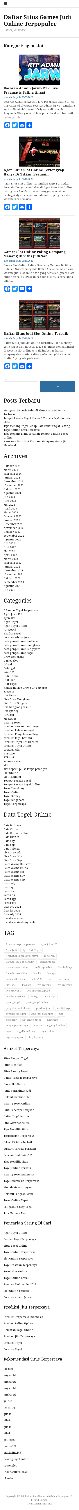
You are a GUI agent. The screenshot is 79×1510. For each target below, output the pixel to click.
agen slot (9, 618)
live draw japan (14, 918)
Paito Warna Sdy (14, 875)
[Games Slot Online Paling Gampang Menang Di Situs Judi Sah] (39, 247)
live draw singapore (38, 990)
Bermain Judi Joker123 (18, 1155)
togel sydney (36, 1037)
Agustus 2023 (12, 493)
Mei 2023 (9, 504)
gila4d (8, 1413)
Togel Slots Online (15, 1271)
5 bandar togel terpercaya (20, 944)
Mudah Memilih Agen (18, 1187)
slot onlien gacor (31, 1019)
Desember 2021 (13, 570)
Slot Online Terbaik (16, 1290)
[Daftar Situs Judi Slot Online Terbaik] (39, 329)
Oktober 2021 (12, 578)
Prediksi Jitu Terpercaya (19, 1336)
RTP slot (9, 757)
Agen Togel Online (16, 625)
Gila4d (8, 664)
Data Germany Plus (16, 833)
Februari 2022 (12, 562)
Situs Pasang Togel (16, 1071)
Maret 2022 (11, 558)
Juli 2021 (9, 589)
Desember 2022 (13, 524)
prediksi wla (12, 749)
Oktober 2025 (12, 466)
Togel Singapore (14, 800)
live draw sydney (15, 996)
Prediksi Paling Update (18, 1323)
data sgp (51, 973)
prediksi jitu (43, 1008)
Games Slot (11, 660)
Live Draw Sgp (13, 860)
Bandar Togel (12, 633)
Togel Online (12, 792)
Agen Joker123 (13, 614)
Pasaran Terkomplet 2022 (20, 1284)
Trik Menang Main (16, 1213)
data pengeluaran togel (19, 652)
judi (50, 979)
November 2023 (14, 485)
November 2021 (14, 574)
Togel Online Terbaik (17, 1168)
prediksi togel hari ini (18, 738)
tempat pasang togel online (49, 1025)
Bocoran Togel (13, 1349)
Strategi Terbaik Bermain (20, 1148)
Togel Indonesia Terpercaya (22, 1181)
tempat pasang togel (17, 1025)
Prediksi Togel (13, 1342)
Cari (6, 379)
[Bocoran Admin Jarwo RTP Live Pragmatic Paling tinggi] (39, 84)
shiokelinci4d (12, 1452)
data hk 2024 (12, 910)
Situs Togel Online (15, 1245)
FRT (50, 1503)
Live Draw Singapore (17, 703)
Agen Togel (11, 621)
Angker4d (10, 629)
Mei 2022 (9, 551)
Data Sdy (9, 840)
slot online (52, 1019)
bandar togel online (17, 967)
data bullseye (65, 967)
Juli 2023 (9, 496)
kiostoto (26, 985)
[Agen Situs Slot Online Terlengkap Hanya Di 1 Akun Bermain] (39, 165)
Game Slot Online (15, 1084)
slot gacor (11, 1019)
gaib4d (8, 1401)
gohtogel (9, 1439)
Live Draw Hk (12, 852)
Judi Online (11, 676)
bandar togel (47, 961)
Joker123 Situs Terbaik (18, 1142)
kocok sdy (10, 902)
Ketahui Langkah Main (18, 1193)
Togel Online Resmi (16, 1277)
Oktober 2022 (12, 531)
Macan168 (10, 718)
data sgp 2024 (12, 906)
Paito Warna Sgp (14, 879)
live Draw (10, 695)
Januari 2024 (12, 477)
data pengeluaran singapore (22, 649)
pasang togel (13, 1002)
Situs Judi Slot (13, 1064)
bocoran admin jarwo (17, 637)
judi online (64, 979)
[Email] (22, 125)
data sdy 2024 (12, 914)
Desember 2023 (13, 481)
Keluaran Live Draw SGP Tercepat (25, 687)
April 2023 (10, 508)
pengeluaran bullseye (18, 1008)
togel (8, 1031)
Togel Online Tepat (16, 1200)
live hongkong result (17, 707)
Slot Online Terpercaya (18, 1258)
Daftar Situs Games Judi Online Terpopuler (37, 20)
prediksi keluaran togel (19, 730)
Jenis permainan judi (17, 1090)
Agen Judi (11, 950)
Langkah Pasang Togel (18, 1206)
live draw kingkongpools (19, 922)
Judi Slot (9, 680)
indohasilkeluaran (16, 979)
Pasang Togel (12, 722)
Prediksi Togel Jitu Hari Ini (21, 741)
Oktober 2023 (12, 489)
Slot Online (11, 772)
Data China (11, 829)
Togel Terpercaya (15, 803)
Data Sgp (9, 844)
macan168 (10, 1446)
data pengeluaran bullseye (21, 641)
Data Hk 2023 (12, 837)
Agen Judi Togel (31, 950)
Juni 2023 (10, 500)
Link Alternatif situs (17, 1122)
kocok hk (9, 895)
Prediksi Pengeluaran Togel (22, 734)
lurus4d (9, 714)
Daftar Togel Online (16, 1116)
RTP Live (9, 753)
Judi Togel (10, 683)
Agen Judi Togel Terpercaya (22, 955)
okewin (8, 1478)
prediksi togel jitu (16, 1014)
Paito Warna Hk (14, 871)
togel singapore (15, 1037)
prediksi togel (63, 1008)
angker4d (49, 955)
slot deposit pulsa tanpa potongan (25, 769)
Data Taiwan (12, 848)
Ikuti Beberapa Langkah (19, 1110)
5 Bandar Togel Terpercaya (21, 610)
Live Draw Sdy (13, 856)
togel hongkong (26, 1031)
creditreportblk (43, 967)
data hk (37, 973)
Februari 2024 (12, 473)
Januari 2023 (12, 520)
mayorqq (50, 996)
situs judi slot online (42, 1014)
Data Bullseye (12, 825)
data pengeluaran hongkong (22, 645)
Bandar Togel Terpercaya (20, 1239)
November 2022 (14, 527)
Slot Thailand (12, 776)
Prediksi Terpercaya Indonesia (23, 1317)
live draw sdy (64, 985)
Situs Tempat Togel (16, 1058)
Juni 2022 (10, 547)
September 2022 (14, 535)
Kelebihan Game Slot (17, 1097)
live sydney (11, 710)
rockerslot (10, 1465)
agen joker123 (49, 944)
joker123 (9, 672)
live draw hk (44, 985)
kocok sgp (10, 898)
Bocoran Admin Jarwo (18, 1297)
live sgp (34, 996)
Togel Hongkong (14, 788)
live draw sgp (13, 990)
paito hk (9, 891)
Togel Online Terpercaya (19, 1252)
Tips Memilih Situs (16, 1129)
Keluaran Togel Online (18, 1329)
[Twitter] (14, 125)
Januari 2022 (12, 566)
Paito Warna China (16, 868)
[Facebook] (7, 125)
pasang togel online (37, 1002)
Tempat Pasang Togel (17, 780)
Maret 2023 (11, 512)
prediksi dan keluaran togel (22, 726)
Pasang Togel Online (17, 1103)
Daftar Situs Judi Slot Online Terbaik (36, 333)
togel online (47, 1031)
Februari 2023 (12, 516)
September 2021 (14, 582)
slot (6, 765)
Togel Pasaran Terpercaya (20, 1265)
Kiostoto (9, 691)
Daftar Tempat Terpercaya (20, 1077)
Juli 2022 (9, 543)
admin (11, 97)
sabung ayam (12, 761)
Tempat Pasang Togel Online (22, 784)
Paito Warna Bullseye (17, 864)
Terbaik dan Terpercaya (19, 1135)
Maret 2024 (11, 469)
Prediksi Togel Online (18, 745)
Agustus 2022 (12, 539)
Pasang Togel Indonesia (19, 1174)
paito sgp (9, 887)
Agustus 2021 (12, 585)
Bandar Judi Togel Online (20, 961)
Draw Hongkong (14, 656)
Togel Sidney (12, 796)
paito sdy (9, 883)
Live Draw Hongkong (17, 699)
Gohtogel (9, 668)
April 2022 (10, 555)
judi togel (11, 985)
